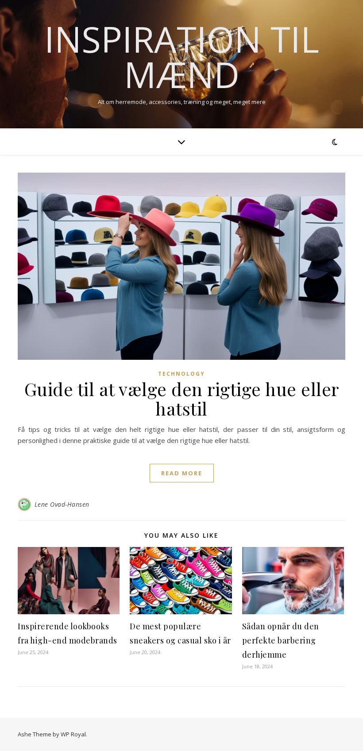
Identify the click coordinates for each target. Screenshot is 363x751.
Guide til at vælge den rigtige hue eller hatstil (181, 398)
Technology (181, 373)
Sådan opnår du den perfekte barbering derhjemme (280, 640)
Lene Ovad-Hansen (62, 504)
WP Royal (73, 734)
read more (181, 473)
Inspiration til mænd (181, 56)
